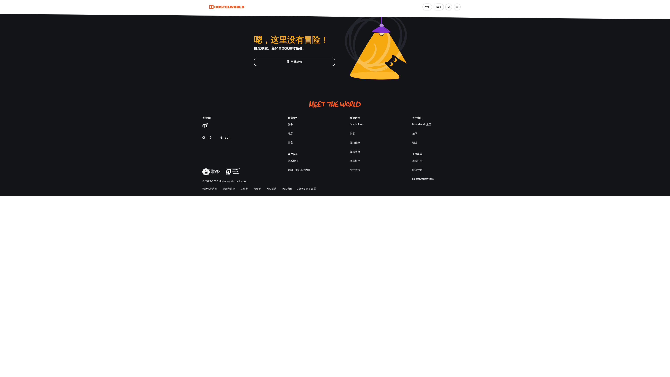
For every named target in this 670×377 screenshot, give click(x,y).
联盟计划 (417, 169)
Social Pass (357, 124)
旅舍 (290, 124)
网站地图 (287, 188)
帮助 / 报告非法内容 (299, 169)
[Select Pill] (448, 6)
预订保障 (355, 142)
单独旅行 (355, 160)
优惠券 (244, 188)
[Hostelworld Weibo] (205, 125)
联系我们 (293, 160)
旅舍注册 (417, 160)
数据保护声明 (209, 188)
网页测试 (271, 188)
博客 (352, 133)
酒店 (290, 133)
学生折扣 (355, 169)
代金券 (257, 188)
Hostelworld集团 (421, 124)
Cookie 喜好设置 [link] (306, 188)
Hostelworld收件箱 (423, 178)
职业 (414, 142)
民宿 (290, 142)
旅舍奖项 (355, 151)
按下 (414, 133)
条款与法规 (229, 188)
